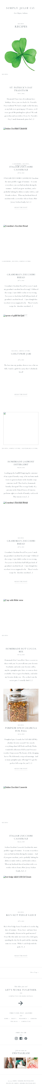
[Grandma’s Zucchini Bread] (20, 241)
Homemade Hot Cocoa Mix (21, 650)
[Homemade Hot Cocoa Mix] (20, 615)
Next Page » (35, 972)
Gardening (17, 164)
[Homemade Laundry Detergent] (20, 428)
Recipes (21, 23)
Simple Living (21, 165)
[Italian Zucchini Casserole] (20, 144)
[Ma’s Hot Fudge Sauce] (20, 892)
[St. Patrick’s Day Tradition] (20, 54)
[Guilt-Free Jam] (20, 331)
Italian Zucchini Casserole (21, 837)
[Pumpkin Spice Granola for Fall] (20, 705)
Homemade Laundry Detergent (21, 463)
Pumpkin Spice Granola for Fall (21, 729)
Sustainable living (30, 448)
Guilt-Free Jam (21, 354)
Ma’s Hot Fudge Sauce (21, 915)
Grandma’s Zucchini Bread (21, 276)
